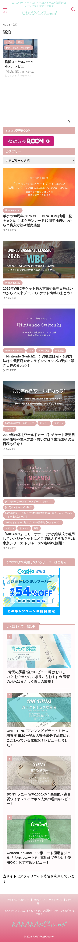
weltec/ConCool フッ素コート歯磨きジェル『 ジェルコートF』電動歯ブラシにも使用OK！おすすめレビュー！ (39, 857)
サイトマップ (55, 900)
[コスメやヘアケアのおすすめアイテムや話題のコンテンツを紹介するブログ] (39, 15)
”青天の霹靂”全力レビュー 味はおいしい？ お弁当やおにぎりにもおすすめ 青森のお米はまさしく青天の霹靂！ (38, 676)
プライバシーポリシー (18, 900)
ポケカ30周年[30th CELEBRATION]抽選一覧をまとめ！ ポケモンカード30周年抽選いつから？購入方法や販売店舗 (37, 220)
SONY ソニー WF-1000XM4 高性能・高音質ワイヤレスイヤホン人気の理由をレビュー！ (39, 799)
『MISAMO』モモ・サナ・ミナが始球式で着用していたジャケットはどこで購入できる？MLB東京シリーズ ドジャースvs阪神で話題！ (39, 538)
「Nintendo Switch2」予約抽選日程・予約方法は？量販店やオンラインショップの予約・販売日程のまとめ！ (38, 360)
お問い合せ (39, 900)
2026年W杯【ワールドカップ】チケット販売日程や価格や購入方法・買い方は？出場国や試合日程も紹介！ (39, 439)
